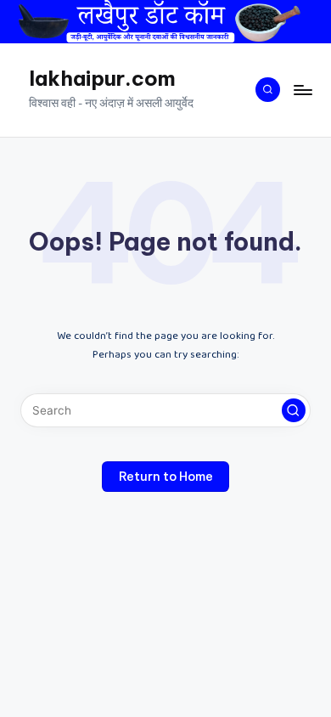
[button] (294, 410)
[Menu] (302, 89)
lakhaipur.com (102, 78)
